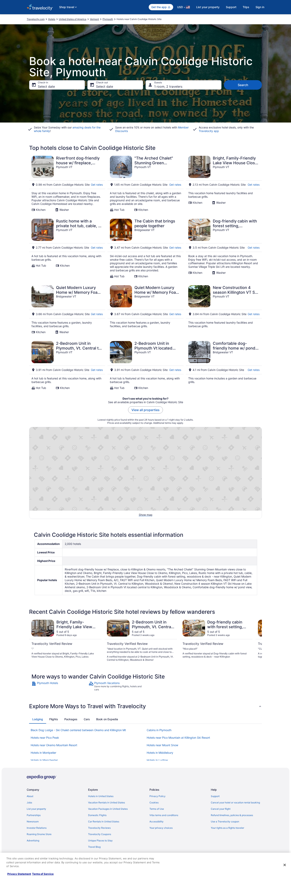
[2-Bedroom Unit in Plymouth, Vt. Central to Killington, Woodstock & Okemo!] (67, 365)
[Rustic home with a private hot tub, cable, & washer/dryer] (67, 248)
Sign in (260, 7)
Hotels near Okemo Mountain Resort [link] (54, 745)
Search (243, 85)
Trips (246, 7)
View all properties (145, 410)
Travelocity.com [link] (36, 19)
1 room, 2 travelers (168, 86)
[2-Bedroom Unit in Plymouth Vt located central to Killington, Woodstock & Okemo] (145, 365)
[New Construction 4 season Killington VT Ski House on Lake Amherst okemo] (224, 309)
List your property (208, 7)
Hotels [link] (51, 19)
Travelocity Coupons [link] (99, 834)
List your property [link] (36, 808)
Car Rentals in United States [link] (103, 821)
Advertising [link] (33, 840)
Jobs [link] (29, 802)
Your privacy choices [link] (161, 827)
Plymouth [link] (108, 19)
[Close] (284, 865)
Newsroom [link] (33, 821)
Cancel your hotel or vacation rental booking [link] (235, 802)
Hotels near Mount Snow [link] (162, 745)
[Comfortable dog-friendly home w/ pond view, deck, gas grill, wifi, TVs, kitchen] (224, 365)
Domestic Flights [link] (97, 815)
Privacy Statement (19, 873)
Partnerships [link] (34, 815)
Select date (46, 86)
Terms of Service (43, 873)
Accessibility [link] (156, 821)
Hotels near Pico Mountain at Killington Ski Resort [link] (178, 737)
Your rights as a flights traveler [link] (227, 827)
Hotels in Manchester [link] (44, 760)
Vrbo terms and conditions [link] (163, 815)
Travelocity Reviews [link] (99, 827)
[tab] (37, 719)
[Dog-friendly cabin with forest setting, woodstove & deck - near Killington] (224, 248)
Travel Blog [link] (94, 846)
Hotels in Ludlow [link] (157, 760)
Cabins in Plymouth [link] (159, 730)
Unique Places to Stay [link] (100, 840)
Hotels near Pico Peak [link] (45, 737)
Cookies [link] (154, 802)
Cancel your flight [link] (220, 808)
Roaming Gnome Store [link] (39, 834)
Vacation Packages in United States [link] (108, 808)
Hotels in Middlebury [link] (160, 752)
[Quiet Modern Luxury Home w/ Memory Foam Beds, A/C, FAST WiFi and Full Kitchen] (67, 309)
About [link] (30, 796)
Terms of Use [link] (156, 808)
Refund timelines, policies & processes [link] (232, 815)
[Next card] (257, 641)
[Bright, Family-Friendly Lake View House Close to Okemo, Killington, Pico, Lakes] (224, 183)
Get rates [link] (97, 184)
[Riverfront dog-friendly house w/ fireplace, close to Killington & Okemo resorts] (67, 183)
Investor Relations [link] (37, 827)
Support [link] (215, 796)
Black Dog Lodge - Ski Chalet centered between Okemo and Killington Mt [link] (78, 730)
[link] (59, 686)
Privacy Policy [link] (157, 796)
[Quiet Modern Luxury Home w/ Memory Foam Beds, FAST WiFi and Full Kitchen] (145, 309)
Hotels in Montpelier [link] (43, 752)
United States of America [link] (72, 19)
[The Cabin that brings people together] (145, 248)
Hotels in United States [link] (100, 796)
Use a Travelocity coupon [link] (225, 821)
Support (231, 7)
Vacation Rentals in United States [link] (106, 802)
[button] (145, 706)
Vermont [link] (94, 19)
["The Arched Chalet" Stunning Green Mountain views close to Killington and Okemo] (145, 183)
